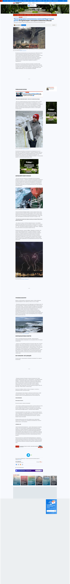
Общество (24, 92)
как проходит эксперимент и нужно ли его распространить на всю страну (32, 94)
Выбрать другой (32, 5)
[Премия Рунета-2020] (24, 3)
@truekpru (20, 459)
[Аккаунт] (68, 1)
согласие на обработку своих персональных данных (50, 512)
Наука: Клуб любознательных (20, 467)
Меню (1, 1)
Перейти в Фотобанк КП (23, 50)
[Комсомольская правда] (17, 3)
